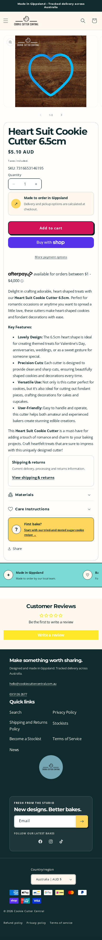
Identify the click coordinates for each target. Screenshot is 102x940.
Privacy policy (36, 923)
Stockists (60, 723)
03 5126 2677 (18, 694)
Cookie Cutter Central (29, 911)
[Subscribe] (82, 821)
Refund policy (13, 923)
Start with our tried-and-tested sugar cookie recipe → (54, 532)
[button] (5, 20)
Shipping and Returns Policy (28, 726)
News (14, 749)
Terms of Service (67, 738)
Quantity (14, 175)
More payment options (51, 257)
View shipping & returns (33, 477)
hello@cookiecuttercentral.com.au (32, 684)
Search (15, 712)
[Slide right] (61, 115)
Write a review (51, 635)
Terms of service (61, 923)
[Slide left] (40, 115)
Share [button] (17, 548)
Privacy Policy (64, 712)
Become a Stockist (25, 738)
